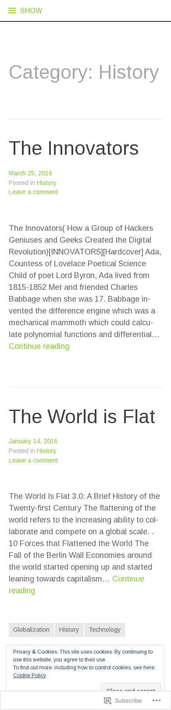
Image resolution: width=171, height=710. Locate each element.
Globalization (31, 629)
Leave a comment (33, 191)
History (47, 182)
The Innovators (74, 148)
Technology (105, 629)
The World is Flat (82, 416)
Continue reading (39, 346)
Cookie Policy (29, 675)
